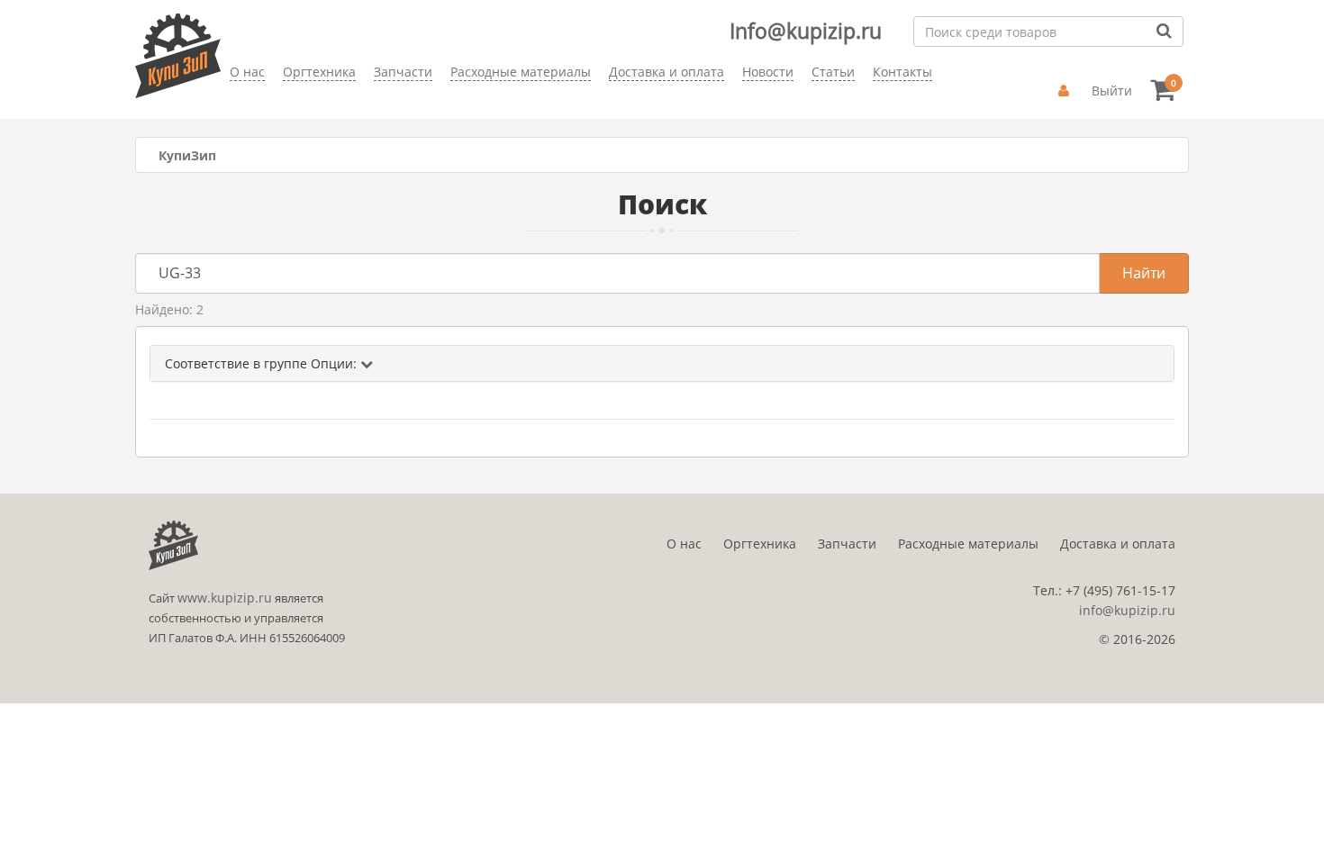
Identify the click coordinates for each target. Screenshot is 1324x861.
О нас (684, 543)
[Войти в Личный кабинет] (1066, 91)
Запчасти (847, 543)
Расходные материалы (968, 543)
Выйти (1112, 90)
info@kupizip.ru (1127, 610)
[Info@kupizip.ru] (230, 99)
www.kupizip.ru (224, 597)
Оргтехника (759, 543)
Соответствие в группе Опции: (262, 363)
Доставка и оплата (1117, 543)
